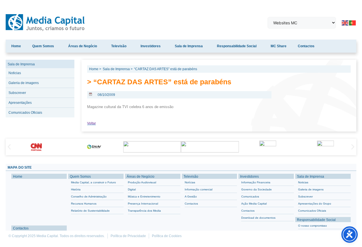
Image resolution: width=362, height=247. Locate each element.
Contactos (306, 46)
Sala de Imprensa (189, 46)
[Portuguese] (352, 22)
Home (16, 46)
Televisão (118, 46)
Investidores (151, 46)
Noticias (14, 73)
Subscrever (17, 93)
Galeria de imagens (23, 83)
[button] (9, 147)
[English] (345, 22)
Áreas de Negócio (82, 46)
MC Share (278, 46)
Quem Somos (43, 46)
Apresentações (20, 103)
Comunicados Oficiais (25, 113)
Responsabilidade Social (237, 46)
